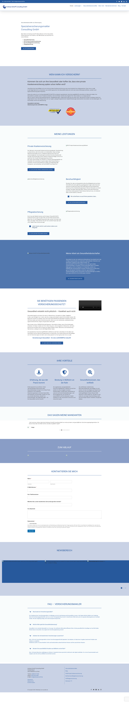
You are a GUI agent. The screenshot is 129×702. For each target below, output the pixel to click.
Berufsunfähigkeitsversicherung (32, 42)
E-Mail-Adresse (32, 486)
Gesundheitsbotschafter (71, 667)
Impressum (30, 678)
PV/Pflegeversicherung (71, 677)
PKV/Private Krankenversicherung (74, 672)
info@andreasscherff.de (37, 675)
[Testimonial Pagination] (60, 428)
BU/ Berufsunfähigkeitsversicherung (74, 674)
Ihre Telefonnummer (33, 493)
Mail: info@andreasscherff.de (18, 1)
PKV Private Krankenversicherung (32, 41)
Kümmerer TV (69, 679)
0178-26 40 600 (34, 674)
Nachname (52, 482)
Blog (67, 669)
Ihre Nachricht (31, 507)
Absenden (31, 529)
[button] (83, 196)
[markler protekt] (70, 107)
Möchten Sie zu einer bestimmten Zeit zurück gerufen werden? (44, 500)
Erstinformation (31, 681)
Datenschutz (31, 679)
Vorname (29, 482)
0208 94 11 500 (35, 672)
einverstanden (33, 522)
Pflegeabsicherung (28, 44)
